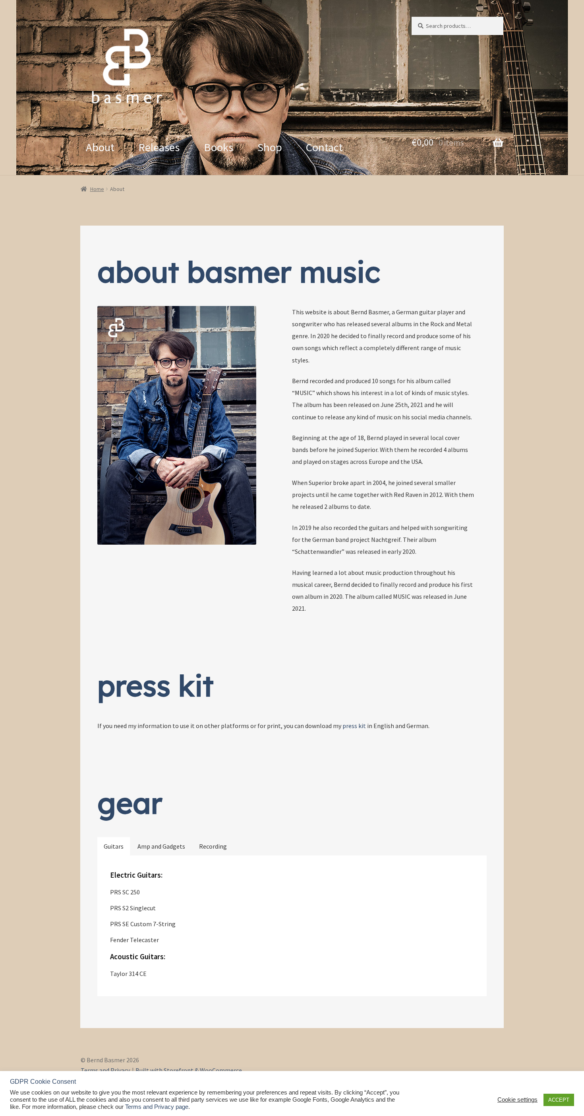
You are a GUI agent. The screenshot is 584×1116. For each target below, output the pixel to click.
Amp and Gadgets (161, 846)
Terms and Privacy (105, 1070)
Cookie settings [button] (517, 1100)
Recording (213, 846)
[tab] (113, 846)
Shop (269, 147)
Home (97, 189)
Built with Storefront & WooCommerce (188, 1070)
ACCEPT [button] (558, 1100)
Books (218, 147)
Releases (159, 147)
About (100, 147)
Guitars (114, 846)
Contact (324, 147)
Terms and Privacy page (156, 1107)
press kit (354, 726)
